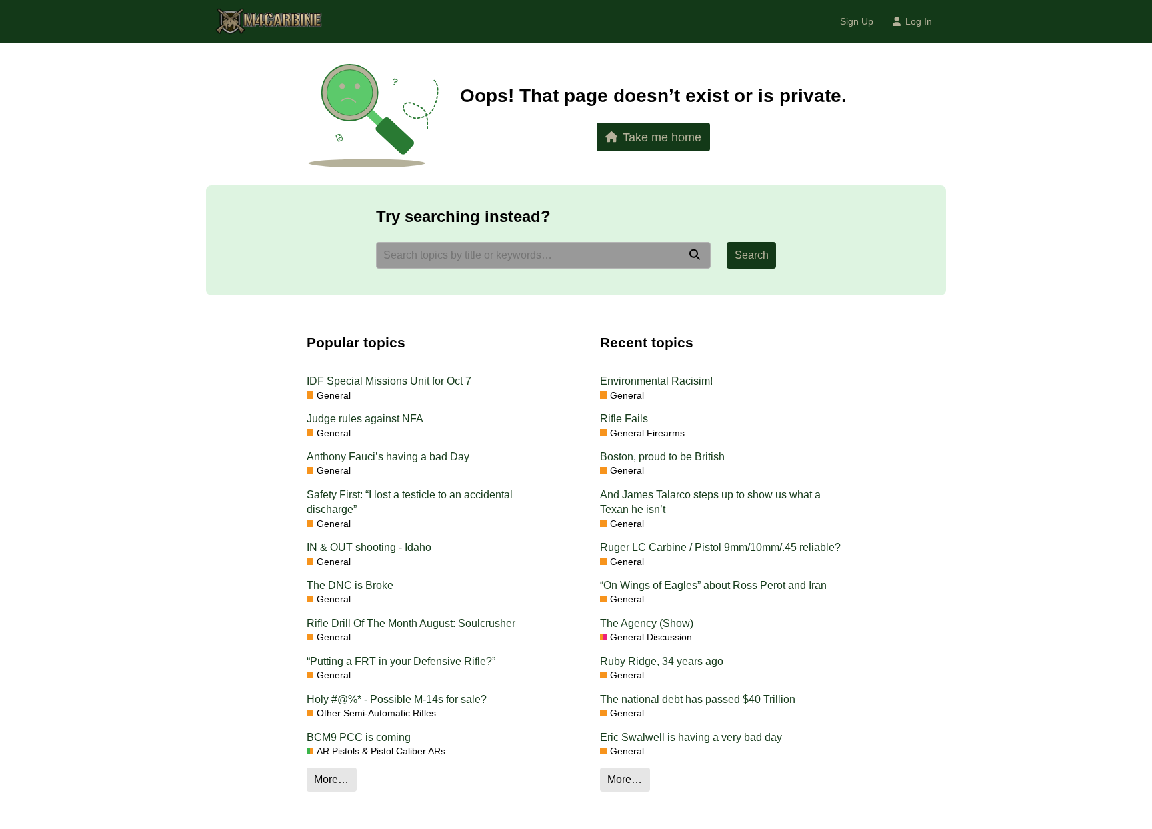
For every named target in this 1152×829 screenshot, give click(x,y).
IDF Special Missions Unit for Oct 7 (389, 381)
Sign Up (856, 21)
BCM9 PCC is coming (359, 737)
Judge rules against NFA (365, 418)
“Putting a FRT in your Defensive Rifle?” (401, 661)
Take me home (662, 137)
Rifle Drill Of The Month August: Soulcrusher (411, 623)
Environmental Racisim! (656, 381)
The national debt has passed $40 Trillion (697, 699)
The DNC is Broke (350, 585)
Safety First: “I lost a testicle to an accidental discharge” (410, 502)
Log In (918, 21)
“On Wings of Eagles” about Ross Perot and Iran (713, 585)
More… (331, 779)
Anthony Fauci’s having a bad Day (388, 456)
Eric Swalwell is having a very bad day (691, 737)
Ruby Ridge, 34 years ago (661, 661)
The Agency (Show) (646, 623)
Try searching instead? (463, 216)
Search (752, 255)
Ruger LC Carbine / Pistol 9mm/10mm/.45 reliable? (720, 547)
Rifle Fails (624, 418)
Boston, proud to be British (662, 456)
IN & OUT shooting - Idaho (369, 547)
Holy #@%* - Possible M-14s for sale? (397, 699)
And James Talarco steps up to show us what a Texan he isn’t (710, 502)
